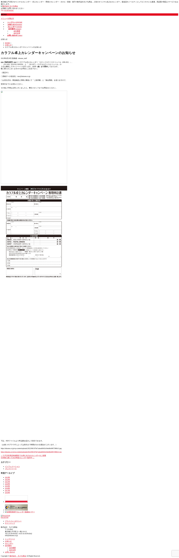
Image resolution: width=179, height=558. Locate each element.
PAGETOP (4, 517)
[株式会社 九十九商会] (9, 6)
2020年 (7, 484)
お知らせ (8, 541)
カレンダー (9, 543)
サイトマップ (10, 523)
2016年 (7, 493)
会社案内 (8, 545)
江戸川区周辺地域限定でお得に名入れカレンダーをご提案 (23, 455)
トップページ (10, 539)
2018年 (7, 488)
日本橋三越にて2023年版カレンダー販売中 (17, 458)
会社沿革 (17, 33)
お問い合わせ (10, 552)
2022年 (7, 479)
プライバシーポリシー (13, 521)
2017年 (7, 490)
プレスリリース (11, 469)
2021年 (7, 482)
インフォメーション (12, 466)
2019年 (7, 486)
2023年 (7, 477)
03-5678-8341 (9, 10)
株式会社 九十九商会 (18, 556)
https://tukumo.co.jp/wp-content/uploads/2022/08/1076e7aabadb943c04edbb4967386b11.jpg (31, 452)
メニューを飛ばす (7, 18)
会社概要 (17, 31)
